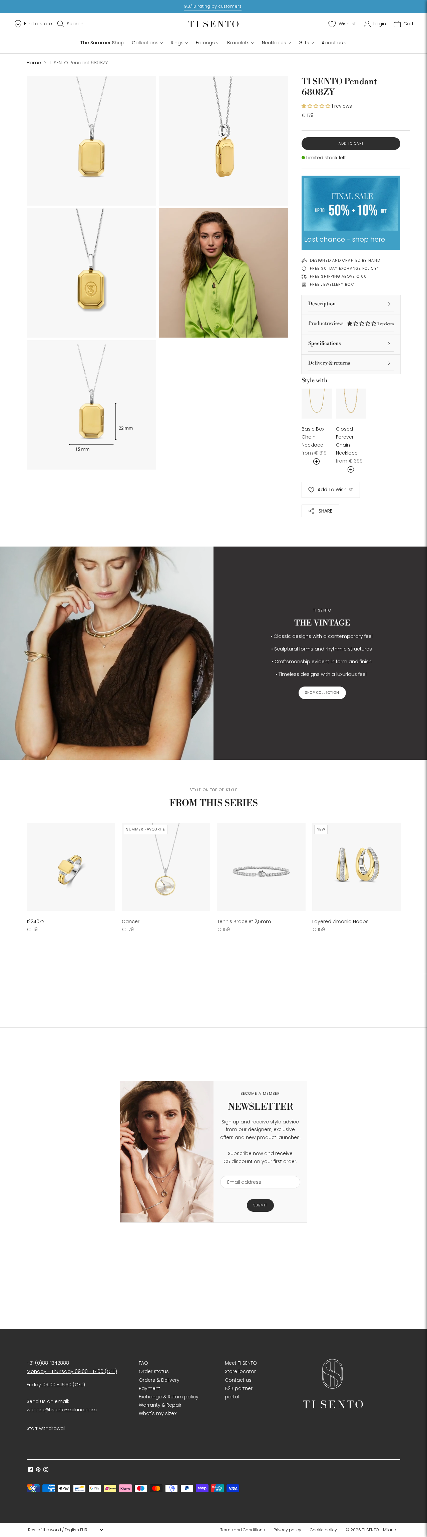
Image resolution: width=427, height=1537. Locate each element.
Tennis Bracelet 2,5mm (244, 921)
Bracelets (238, 42)
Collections (145, 42)
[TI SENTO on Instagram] (45, 1470)
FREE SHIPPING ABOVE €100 (338, 276)
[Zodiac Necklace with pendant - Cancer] (166, 867)
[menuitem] (244, 1530)
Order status (154, 1371)
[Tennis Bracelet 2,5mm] (261, 867)
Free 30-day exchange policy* (344, 268)
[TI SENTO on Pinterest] (38, 1470)
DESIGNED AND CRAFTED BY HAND (345, 260)
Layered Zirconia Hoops (340, 921)
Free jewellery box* (332, 284)
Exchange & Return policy (168, 1396)
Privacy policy (287, 1530)
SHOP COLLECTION (322, 692)
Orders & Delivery (159, 1380)
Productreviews (351, 323)
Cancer (130, 921)
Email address (241, 1171)
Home (34, 62)
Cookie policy (323, 1530)
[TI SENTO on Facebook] (30, 1470)
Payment (149, 1388)
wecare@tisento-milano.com (62, 1409)
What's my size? (158, 1413)
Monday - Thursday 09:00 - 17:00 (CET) (72, 1371)
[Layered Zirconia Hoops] (356, 867)
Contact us (238, 1380)
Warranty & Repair (160, 1405)
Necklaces (274, 42)
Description (322, 304)
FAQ (143, 1363)
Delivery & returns (329, 363)
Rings (177, 42)
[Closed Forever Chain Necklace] (351, 404)
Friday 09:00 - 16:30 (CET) (56, 1384)
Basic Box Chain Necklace (313, 437)
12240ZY (35, 921)
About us (332, 42)
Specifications (324, 343)
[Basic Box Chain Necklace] (317, 404)
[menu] (65, 1530)
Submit (260, 1205)
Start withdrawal (46, 1428)
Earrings (205, 42)
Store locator (240, 1371)
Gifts (304, 42)
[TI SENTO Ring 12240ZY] (71, 867)
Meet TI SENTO (241, 1363)
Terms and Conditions (242, 1530)
